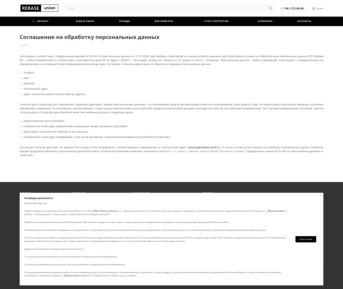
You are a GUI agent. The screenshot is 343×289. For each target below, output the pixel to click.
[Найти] (270, 8)
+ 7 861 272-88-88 (292, 8)
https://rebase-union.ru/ (105, 210)
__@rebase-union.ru (276, 210)
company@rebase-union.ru (204, 147)
